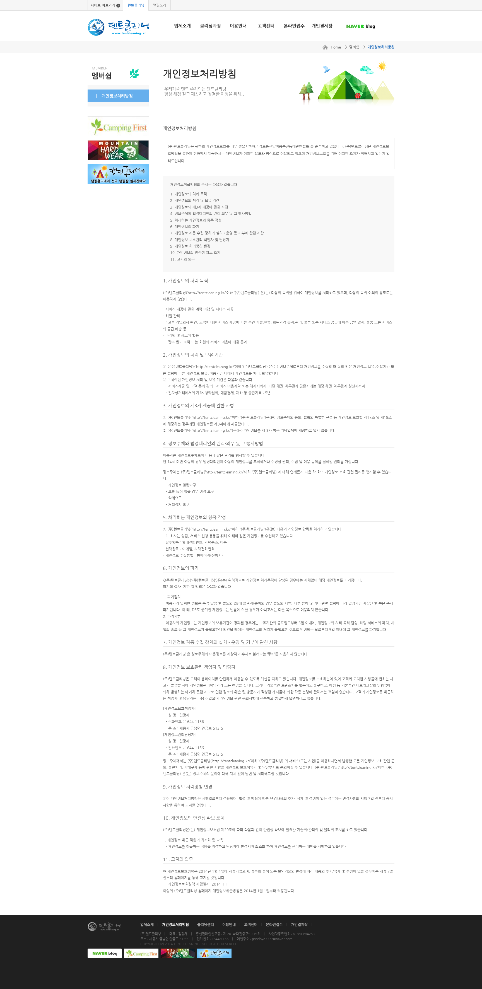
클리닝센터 (205, 924)
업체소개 (182, 25)
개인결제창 (322, 25)
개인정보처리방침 (117, 95)
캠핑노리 (159, 5)
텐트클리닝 (135, 5)
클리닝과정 (210, 25)
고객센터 (266, 25)
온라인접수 (294, 25)
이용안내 (238, 25)
